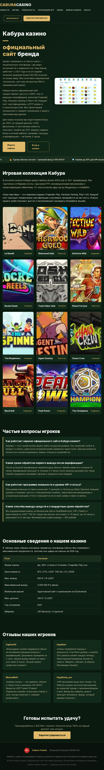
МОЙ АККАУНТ (12, 18)
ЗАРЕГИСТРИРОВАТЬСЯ (36, 18)
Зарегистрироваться (52, 735)
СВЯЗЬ (60, 10)
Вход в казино (35, 147)
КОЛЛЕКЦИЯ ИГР (46, 10)
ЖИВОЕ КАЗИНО (73, 10)
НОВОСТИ (5, 10)
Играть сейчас (11, 147)
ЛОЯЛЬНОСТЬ (28, 10)
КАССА (87, 10)
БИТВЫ (15, 10)
